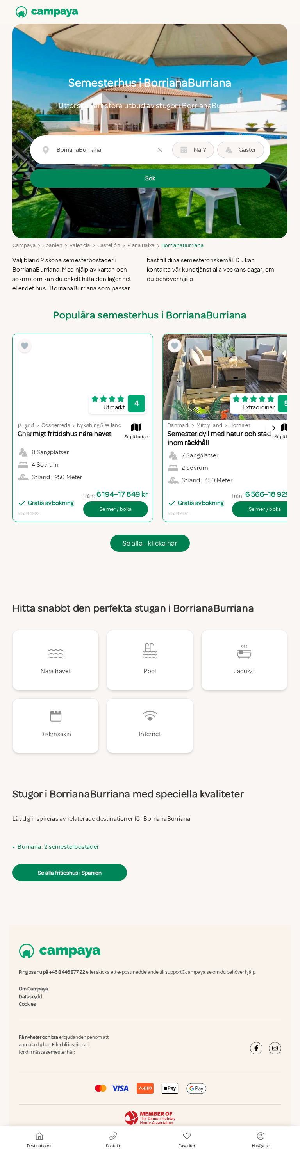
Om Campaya (33, 989)
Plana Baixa (141, 245)
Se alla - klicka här (150, 543)
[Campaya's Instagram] (275, 1048)
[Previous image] (26, 428)
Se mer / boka (116, 509)
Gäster (247, 150)
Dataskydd (30, 997)
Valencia (80, 245)
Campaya (24, 245)
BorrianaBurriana (183, 245)
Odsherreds (55, 425)
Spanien (52, 245)
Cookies (27, 1004)
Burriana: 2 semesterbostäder (58, 847)
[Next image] (273, 428)
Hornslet (239, 425)
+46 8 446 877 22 (67, 972)
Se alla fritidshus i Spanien (70, 873)
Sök (150, 178)
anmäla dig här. (35, 1045)
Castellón (108, 245)
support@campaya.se (188, 972)
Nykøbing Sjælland (99, 425)
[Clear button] (160, 150)
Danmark (178, 425)
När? (200, 150)
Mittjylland (209, 425)
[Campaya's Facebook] (256, 1048)
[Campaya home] (45, 12)
